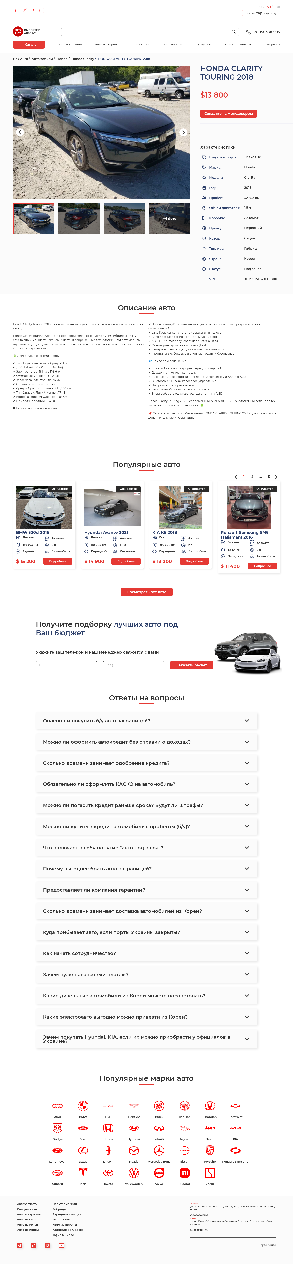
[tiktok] (24, 10)
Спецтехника (27, 1209)
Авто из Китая (173, 44)
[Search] (235, 32)
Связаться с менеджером (228, 113)
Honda (62, 59)
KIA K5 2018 (164, 532)
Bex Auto (20, 59)
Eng (260, 7)
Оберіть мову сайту (261, 13)
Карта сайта (267, 1245)
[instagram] (32, 10)
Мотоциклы (61, 1219)
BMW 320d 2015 (32, 532)
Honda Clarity (82, 59)
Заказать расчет (191, 665)
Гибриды (59, 1209)
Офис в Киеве (63, 1235)
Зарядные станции (67, 1214)
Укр (277, 7)
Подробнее (57, 561)
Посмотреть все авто (147, 592)
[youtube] (41, 10)
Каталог (31, 44)
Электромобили (65, 1204)
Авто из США (140, 44)
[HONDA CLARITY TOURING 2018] (101, 132)
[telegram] (15, 10)
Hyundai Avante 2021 (106, 532)
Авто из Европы (65, 1224)
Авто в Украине (70, 44)
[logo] (26, 32)
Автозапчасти (27, 1204)
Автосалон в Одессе (68, 1230)
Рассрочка (272, 44)
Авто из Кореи (106, 44)
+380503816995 (266, 32)
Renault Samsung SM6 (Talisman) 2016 (245, 535)
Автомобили (42, 59)
